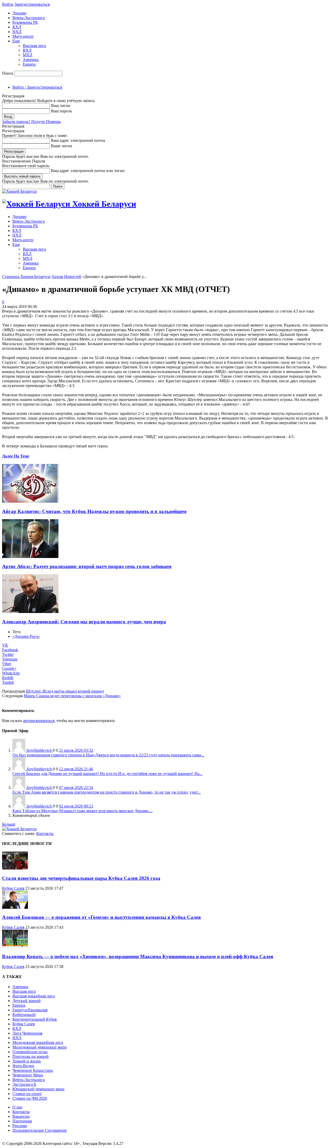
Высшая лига (34, 45)
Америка (31, 59)
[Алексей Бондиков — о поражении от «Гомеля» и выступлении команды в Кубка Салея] (15, 907)
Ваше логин (61, 146)
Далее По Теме (15, 456)
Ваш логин (60, 105)
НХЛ (16, 31)
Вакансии (21, 1116)
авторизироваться (38, 720)
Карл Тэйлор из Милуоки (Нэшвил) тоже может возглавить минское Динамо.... (82, 811)
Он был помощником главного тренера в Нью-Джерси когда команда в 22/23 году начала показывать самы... (108, 755)
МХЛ (27, 55)
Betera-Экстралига (28, 17)
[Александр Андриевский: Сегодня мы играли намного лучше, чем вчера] (30, 611)
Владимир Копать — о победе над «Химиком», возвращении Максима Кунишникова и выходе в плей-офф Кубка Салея (137, 956)
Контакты (45, 833)
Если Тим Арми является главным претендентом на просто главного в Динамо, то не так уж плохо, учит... (106, 792)
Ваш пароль (61, 111)
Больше (8, 824)
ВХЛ (27, 50)
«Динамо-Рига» (26, 636)
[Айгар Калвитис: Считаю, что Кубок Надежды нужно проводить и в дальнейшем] (30, 501)
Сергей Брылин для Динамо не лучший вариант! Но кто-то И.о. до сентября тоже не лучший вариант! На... (107, 773)
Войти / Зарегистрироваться (37, 87)
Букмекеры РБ (25, 22)
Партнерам (22, 1121)
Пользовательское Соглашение (39, 1130)
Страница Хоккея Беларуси (26, 276)
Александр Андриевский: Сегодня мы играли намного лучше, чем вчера (84, 621)
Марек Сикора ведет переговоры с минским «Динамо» (72, 696)
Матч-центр (22, 36)
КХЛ (16, 27)
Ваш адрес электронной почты (78, 140)
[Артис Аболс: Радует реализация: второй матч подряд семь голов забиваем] (30, 556)
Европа (29, 64)
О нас (17, 1107)
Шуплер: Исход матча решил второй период (65, 691)
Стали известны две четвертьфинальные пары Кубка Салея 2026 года (81, 878)
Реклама (19, 1125)
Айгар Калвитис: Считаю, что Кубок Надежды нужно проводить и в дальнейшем (94, 511)
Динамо (19, 13)
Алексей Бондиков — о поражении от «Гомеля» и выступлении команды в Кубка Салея (101, 917)
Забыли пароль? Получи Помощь (31, 121)
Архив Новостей (66, 276)
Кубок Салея (13, 888)
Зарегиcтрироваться (32, 4)
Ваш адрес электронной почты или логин (88, 170)
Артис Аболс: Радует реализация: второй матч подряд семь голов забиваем (86, 566)
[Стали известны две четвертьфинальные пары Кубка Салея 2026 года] (15, 868)
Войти (7, 4)
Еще (16, 41)
